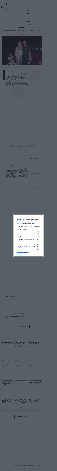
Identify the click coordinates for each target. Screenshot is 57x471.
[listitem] (28, 229)
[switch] (38, 231)
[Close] (42, 216)
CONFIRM (22, 252)
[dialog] (28, 235)
